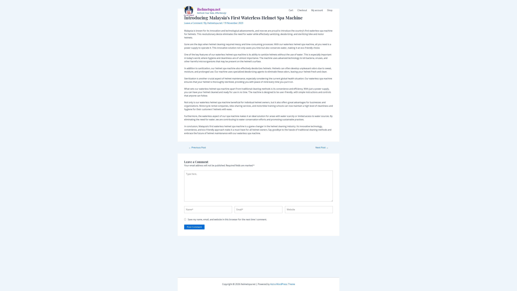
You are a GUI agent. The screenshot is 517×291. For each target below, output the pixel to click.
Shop (329, 10)
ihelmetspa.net (208, 9)
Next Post (321, 147)
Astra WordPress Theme (282, 284)
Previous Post (197, 147)
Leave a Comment (193, 23)
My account (317, 10)
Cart (291, 10)
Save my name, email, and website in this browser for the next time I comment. (227, 219)
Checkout (302, 10)
